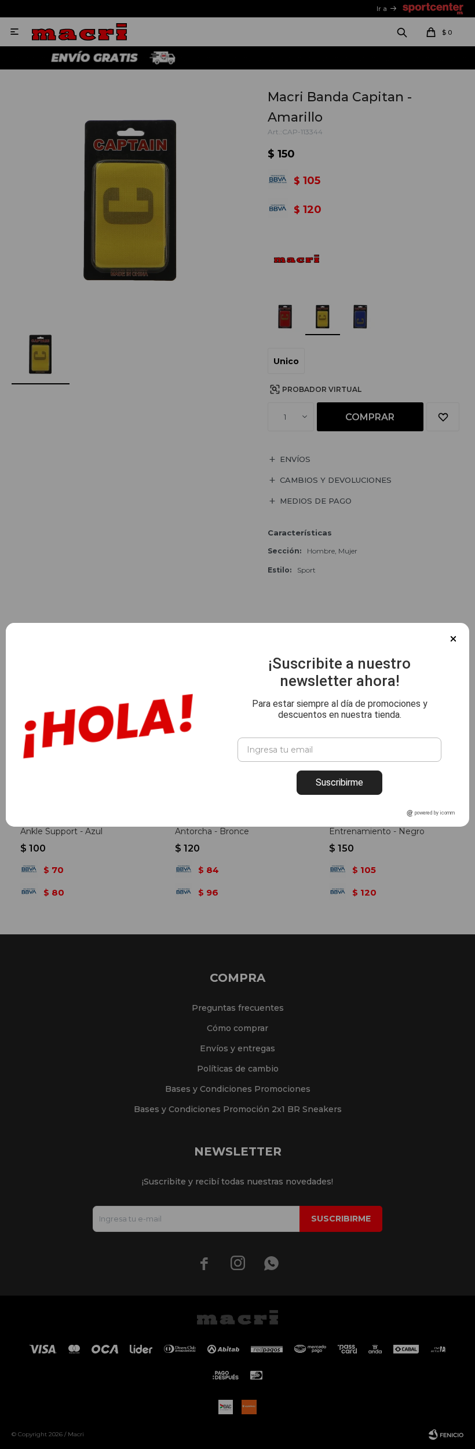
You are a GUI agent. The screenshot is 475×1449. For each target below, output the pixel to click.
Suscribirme (339, 782)
